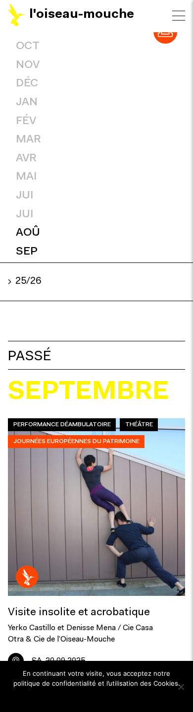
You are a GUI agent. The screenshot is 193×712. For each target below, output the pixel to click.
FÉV (26, 121)
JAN (27, 102)
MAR (28, 139)
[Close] (178, 15)
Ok (97, 697)
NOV (28, 65)
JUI (24, 195)
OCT (28, 46)
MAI (26, 177)
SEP (27, 252)
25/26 (28, 281)
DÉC (27, 83)
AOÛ (28, 233)
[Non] (181, 687)
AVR (26, 158)
